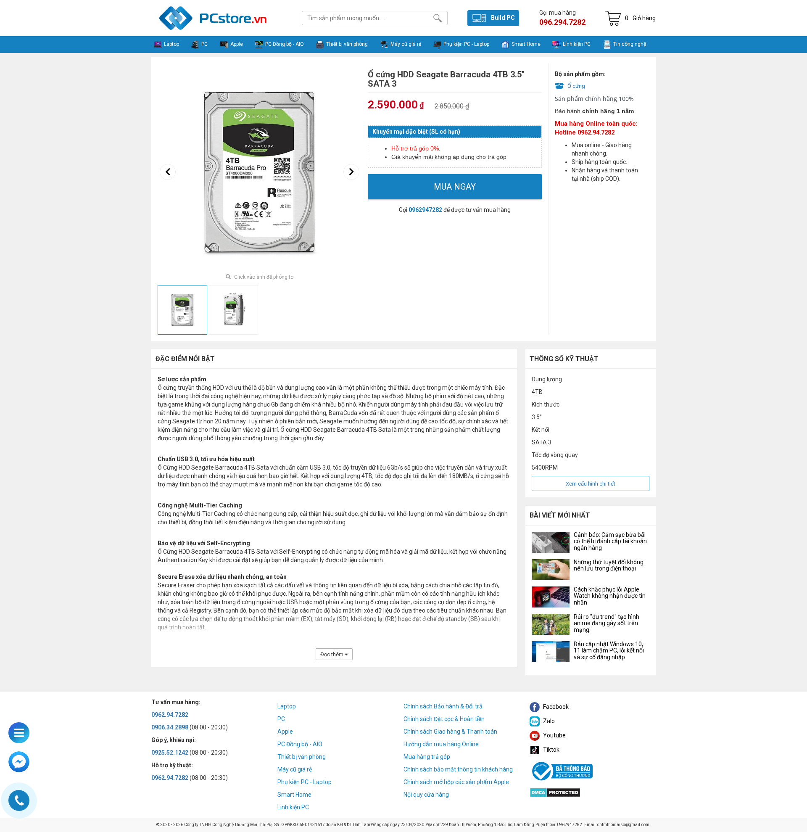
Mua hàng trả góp (427, 756)
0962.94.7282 (169, 714)
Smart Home (294, 794)
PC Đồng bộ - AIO (299, 744)
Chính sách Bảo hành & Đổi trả (443, 706)
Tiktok (550, 749)
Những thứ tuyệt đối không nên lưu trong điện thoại (608, 565)
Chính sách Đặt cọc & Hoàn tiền (444, 719)
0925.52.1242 (169, 752)
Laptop (286, 706)
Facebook (555, 706)
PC (281, 719)
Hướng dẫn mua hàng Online (441, 744)
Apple (285, 731)
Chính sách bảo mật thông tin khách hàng (458, 769)
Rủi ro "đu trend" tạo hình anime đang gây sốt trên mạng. (606, 623)
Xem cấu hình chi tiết (590, 484)
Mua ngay (455, 187)
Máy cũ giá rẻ (294, 769)
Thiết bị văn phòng (301, 756)
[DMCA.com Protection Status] (555, 791)
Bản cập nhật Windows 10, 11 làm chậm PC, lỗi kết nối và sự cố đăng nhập (609, 650)
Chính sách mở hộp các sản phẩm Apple (456, 782)
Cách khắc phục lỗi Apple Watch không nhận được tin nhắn (610, 596)
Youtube (554, 735)
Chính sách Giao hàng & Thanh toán (450, 731)
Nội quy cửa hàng (426, 794)
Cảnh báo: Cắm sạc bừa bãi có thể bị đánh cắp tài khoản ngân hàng (610, 541)
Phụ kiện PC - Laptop (304, 782)
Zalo (548, 721)
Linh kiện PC (293, 807)
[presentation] (168, 172)
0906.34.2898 (169, 727)
